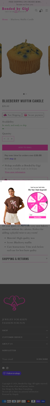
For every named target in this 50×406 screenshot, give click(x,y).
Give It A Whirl (37, 217)
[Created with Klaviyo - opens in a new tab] (25, 225)
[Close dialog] (1, 181)
